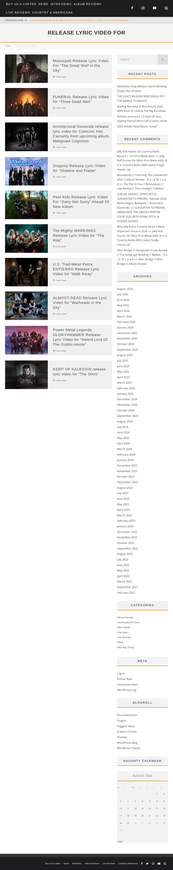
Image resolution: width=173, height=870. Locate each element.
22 (157, 815)
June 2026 (123, 300)
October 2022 (125, 543)
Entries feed (124, 679)
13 (142, 808)
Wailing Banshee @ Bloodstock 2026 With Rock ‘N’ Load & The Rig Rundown (79, 20)
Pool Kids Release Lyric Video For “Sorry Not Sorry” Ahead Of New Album (81, 202)
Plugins (121, 720)
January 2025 (125, 394)
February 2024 (126, 454)
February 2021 (126, 592)
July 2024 (122, 427)
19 (135, 815)
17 (121, 815)
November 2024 (127, 405)
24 (121, 823)
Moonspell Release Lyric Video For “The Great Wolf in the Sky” (81, 66)
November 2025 (127, 338)
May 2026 (123, 305)
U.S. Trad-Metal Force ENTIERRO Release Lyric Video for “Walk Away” (76, 269)
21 (150, 815)
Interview (122, 632)
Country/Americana (128, 622)
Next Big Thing (125, 647)
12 (135, 808)
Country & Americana (52, 12)
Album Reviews (88, 4)
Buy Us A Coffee (21, 4)
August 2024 (125, 421)
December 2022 (127, 532)
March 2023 (124, 515)
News (43, 4)
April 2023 (123, 510)
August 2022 (125, 554)
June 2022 (123, 565)
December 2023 (127, 465)
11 (128, 808)
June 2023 (123, 499)
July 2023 (122, 493)
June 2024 (123, 432)
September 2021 (127, 587)
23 (164, 815)
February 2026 (126, 322)
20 (142, 815)
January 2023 (125, 526)
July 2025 (122, 360)
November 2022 (127, 537)
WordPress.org (126, 690)
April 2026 (123, 311)
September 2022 (127, 548)
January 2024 (125, 460)
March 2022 (124, 581)
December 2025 (127, 333)
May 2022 (123, 570)
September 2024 (127, 416)
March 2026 (124, 316)
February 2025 (126, 388)
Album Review (125, 617)
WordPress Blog (127, 743)
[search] (163, 59)
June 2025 (123, 366)
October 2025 (125, 344)
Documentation (127, 715)
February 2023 (126, 521)
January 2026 (125, 327)
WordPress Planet (128, 748)
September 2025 (127, 349)
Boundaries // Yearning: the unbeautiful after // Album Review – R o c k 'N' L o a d (142, 179)
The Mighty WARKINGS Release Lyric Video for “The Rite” (78, 235)
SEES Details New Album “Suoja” (137, 126)
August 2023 (125, 488)
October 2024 (125, 410)
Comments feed (127, 684)
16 (164, 808)
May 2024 (123, 438)
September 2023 (127, 482)
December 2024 (127, 399)
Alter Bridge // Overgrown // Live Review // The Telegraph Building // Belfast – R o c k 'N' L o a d (142, 254)
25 (128, 823)
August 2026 (125, 289)
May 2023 (123, 504)
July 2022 (122, 559)
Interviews (61, 4)
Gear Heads (123, 627)
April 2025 (123, 377)
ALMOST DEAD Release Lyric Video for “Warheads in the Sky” (80, 303)
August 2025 (125, 355)
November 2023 (127, 471)
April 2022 (123, 576)
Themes (122, 737)
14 (150, 808)
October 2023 (125, 476)
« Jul (119, 841)
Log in (121, 673)
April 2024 (123, 443)
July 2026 (122, 294)
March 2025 (124, 382)
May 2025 (123, 371)
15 (157, 808)
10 (121, 808)
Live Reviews (18, 12)
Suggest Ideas (126, 726)
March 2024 (124, 449)
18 (128, 815)
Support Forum (127, 731)
